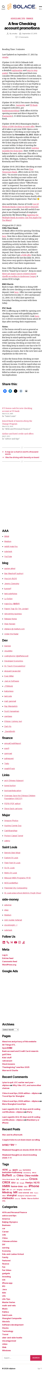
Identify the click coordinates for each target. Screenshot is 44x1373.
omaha (14, 34)
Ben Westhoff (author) (13, 573)
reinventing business (13, 614)
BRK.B (34, 1172)
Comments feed (9, 961)
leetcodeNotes (10, 594)
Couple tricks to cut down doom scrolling (21, 1140)
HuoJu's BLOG (10, 578)
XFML (4, 1201)
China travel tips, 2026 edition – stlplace (20, 1093)
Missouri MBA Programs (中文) (17, 878)
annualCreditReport (12, 743)
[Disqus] (22, 493)
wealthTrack (9, 768)
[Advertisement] (22, 997)
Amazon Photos (11, 820)
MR (15, 1192)
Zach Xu (7, 726)
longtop (19, 1189)
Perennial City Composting (15, 888)
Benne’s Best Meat (12, 853)
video (4, 1344)
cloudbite (8, 651)
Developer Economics (13, 661)
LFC (11, 1189)
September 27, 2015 (29, 34)
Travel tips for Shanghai (13, 1096)
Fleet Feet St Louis (12, 863)
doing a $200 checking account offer (18, 126)
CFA (14, 1176)
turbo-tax (17, 1198)
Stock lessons (8, 1064)
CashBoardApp (10, 831)
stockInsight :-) (10, 925)
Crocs (33, 1179)
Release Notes (10, 619)
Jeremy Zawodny (11, 583)
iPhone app (7, 1283)
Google (22, 1183)
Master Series (8, 1302)
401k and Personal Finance (14, 1212)
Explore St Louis (11, 858)
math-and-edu (9, 1305)
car (3, 1228)
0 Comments (23, 37)
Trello (6, 763)
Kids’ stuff (6, 1057)
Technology (7, 1331)
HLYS (37, 1182)
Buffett (7, 1175)
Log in (5, 955)
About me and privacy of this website (19, 1041)
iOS (3, 1280)
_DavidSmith (9, 731)
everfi (6, 748)
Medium (7, 541)
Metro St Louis (10, 873)
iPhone (34, 1186)
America (6, 1219)
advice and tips (18, 18)
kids (4, 1293)
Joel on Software (11, 681)
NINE (31, 1193)
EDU (13, 1182)
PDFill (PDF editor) (12, 803)
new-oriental (23, 1193)
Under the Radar (11, 634)
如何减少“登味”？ (9, 1145)
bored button (10, 785)
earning (5, 1248)
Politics (5, 1312)
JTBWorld (8, 686)
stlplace (12, 1368)
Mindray (7, 1192)
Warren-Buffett (33, 1198)
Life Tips (6, 1299)
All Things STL (8, 1045)
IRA (8, 1189)
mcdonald (27, 1189)
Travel (5, 1334)
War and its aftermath (12, 1135)
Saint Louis (7, 1315)
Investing (6, 1276)
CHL (17, 1179)
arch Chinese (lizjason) (14, 780)
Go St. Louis (9, 868)
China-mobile (31, 1175)
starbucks (8, 1198)
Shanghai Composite (11, 1318)
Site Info (6, 1321)
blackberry (27, 1172)
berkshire (27, 1170)
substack (8, 551)
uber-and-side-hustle (12, 1337)
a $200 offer (26, 255)
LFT (14, 1189)
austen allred (9, 568)
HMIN (6, 1186)
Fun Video (6, 1270)
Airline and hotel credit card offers (18, 434)
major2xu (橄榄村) (12, 604)
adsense (7, 905)
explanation (17, 70)
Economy (6, 1251)
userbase (8, 716)
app (10, 1170)
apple (15, 1170)
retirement (7, 1061)
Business (6, 1225)
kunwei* (7, 588)
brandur (7, 646)
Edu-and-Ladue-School (13, 1254)
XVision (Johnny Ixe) (13, 721)
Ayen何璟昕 (7, 1048)
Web (4, 1347)
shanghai (12, 1195)
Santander (20, 105)
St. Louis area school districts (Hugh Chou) (22, 893)
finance (29, 18)
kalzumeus (8, 691)
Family (5, 1257)
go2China (6, 1054)
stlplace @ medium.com (14, 629)
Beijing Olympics (10, 1222)
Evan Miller (9, 676)
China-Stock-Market (8, 1179)
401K (5, 1169)
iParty (29, 1112)
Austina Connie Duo (12, 825)
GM (18, 1183)
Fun (3, 1267)
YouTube (8, 556)
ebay (6, 910)
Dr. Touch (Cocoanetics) (14, 666)
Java (4, 1289)
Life (4, 1296)
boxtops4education (12, 790)
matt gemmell (10, 701)
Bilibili (6, 536)
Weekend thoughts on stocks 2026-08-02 (21, 1150)
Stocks (5, 1328)
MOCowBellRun (11, 883)
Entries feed (7, 958)
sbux (4, 1195)
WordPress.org (9, 965)
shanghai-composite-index (27, 1195)
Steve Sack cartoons (13, 808)
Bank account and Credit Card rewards (20, 1051)
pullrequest (9, 758)
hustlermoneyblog (10, 111)
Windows (6, 1350)
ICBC (26, 1186)
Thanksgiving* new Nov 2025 (15, 1067)
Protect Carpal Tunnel (13, 836)
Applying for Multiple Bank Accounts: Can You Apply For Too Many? (21, 218)
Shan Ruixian (9, 624)
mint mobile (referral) (13, 920)
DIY (3, 1244)
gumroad (8, 753)
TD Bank (34, 105)
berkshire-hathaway (12, 1172)
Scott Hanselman (11, 711)
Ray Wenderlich (11, 706)
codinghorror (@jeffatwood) (16, 656)
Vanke (23, 1198)
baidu (20, 1170)
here (4, 236)
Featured (6, 1260)
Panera (36, 1193)
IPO (3, 1286)
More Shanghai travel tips (14, 1104)
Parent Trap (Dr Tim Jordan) (16, 609)
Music (5, 1309)
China (20, 1175)
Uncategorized (9, 1341)
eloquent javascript (12, 671)
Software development (12, 1325)
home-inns (17, 1186)
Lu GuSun (8, 599)
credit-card (24, 1179)
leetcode (8, 696)
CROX (6, 1182)
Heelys (29, 1182)
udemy (7, 841)
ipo (3, 1189)
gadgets (6, 1273)
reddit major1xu (11, 546)
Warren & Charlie (10, 1070)
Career (5, 1232)
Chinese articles (9, 1241)
